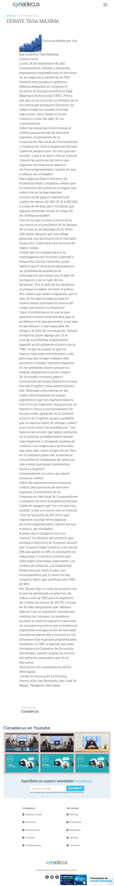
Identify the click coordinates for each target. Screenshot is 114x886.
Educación (75, 830)
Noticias (74, 814)
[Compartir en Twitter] (13, 33)
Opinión (74, 837)
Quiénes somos (34, 814)
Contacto (75, 845)
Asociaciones (33, 830)
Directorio (31, 822)
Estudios (30, 837)
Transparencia (33, 845)
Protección (75, 822)
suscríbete (75, 788)
